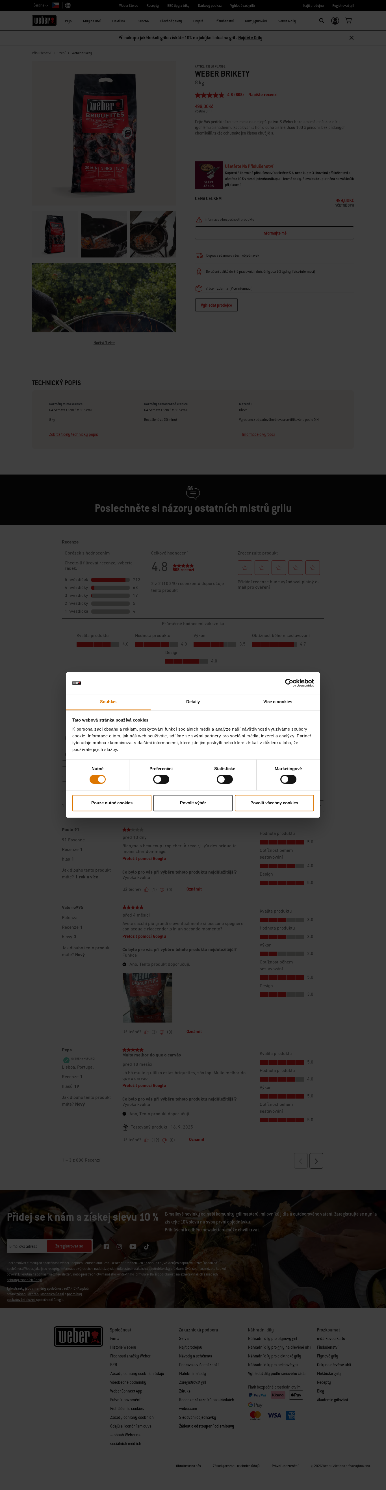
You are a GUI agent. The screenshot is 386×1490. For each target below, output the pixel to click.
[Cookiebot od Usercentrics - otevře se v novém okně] (289, 683)
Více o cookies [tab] (277, 701)
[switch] (161, 779)
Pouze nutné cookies (112, 802)
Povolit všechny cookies (274, 802)
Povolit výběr (193, 802)
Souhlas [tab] (108, 701)
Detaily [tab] (193, 701)
